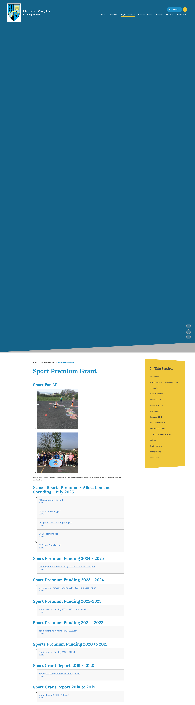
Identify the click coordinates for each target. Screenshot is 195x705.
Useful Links (174, 9)
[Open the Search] (185, 9)
